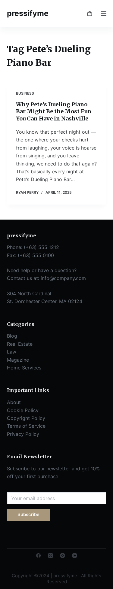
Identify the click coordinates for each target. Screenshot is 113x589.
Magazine (18, 360)
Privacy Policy (23, 434)
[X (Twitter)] (50, 555)
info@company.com (63, 278)
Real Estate (20, 344)
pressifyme (28, 13)
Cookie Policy (23, 410)
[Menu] (103, 13)
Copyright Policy (26, 418)
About (14, 402)
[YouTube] (74, 555)
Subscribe (28, 514)
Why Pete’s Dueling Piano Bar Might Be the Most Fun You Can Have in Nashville (53, 111)
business (25, 93)
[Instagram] (62, 555)
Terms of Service (26, 426)
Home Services (24, 368)
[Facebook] (38, 555)
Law (11, 352)
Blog (12, 336)
